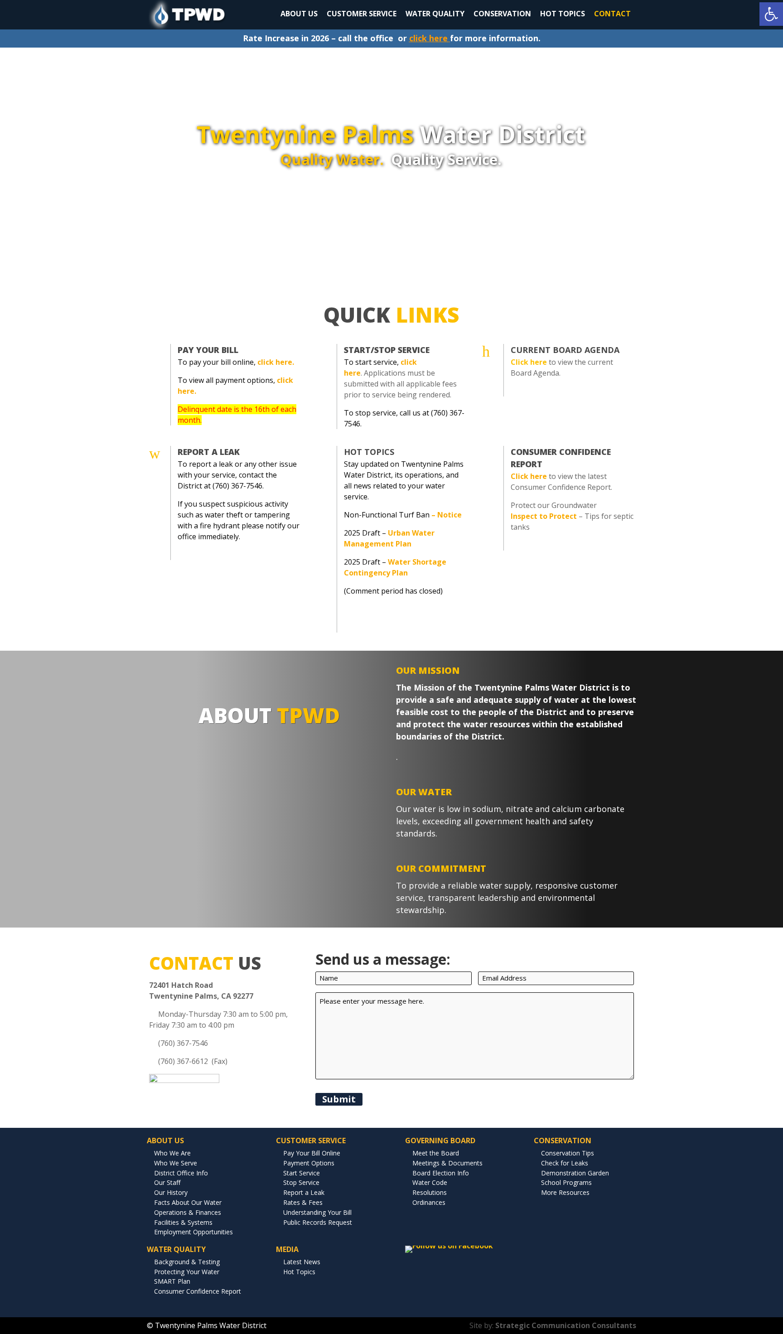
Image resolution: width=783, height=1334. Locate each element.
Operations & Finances (187, 1212)
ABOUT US (299, 14)
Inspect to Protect (544, 516)
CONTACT (612, 14)
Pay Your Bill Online (311, 1153)
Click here (529, 476)
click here (428, 38)
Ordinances (428, 1202)
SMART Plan (172, 1281)
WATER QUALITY (435, 14)
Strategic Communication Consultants (565, 1325)
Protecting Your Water (186, 1271)
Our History (171, 1192)
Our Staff (167, 1182)
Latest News (301, 1261)
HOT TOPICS (562, 14)
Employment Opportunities (193, 1232)
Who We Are (172, 1153)
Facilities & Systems (183, 1222)
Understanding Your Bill (317, 1212)
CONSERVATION (502, 14)
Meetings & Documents (447, 1163)
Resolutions (429, 1192)
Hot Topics (369, 451)
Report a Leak (303, 1192)
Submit (339, 1099)
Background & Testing (187, 1261)
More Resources (565, 1192)
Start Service (301, 1173)
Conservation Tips (567, 1153)
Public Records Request (317, 1222)
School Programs (566, 1182)
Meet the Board (435, 1153)
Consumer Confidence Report (197, 1291)
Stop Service (301, 1182)
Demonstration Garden (575, 1173)
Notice (449, 515)
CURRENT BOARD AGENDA (565, 349)
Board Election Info (440, 1173)
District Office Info (181, 1173)
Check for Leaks (564, 1163)
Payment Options (308, 1163)
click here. (275, 362)
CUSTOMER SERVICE (361, 14)
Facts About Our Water (188, 1202)
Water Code (429, 1182)
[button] (771, 14)
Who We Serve (175, 1163)
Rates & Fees (303, 1202)
